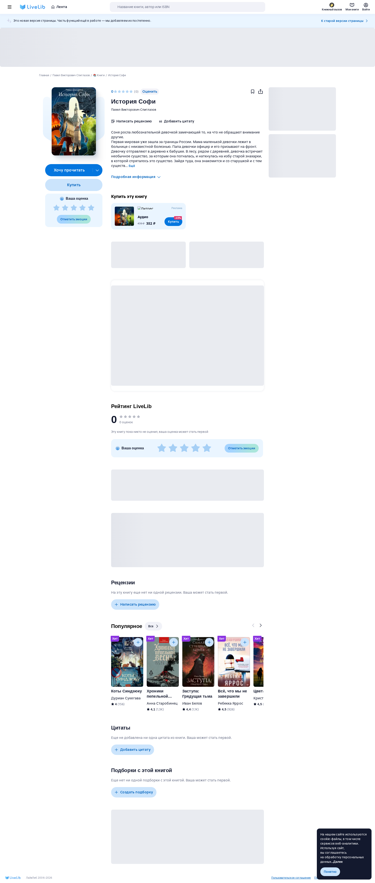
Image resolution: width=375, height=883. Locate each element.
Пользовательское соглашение (291, 878)
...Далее (337, 862)
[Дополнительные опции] (97, 170)
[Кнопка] (253, 625)
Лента (61, 7)
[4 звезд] (82, 207)
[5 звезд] (91, 207)
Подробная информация (133, 177)
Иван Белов (192, 703)
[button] (74, 121)
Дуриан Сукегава (126, 698)
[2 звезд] (65, 207)
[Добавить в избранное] (252, 91)
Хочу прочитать (69, 170)
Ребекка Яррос (230, 703)
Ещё (132, 165)
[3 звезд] (73, 207)
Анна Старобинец (162, 703)
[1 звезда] (56, 207)
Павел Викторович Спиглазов (133, 110)
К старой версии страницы (342, 21)
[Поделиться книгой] (260, 91)
